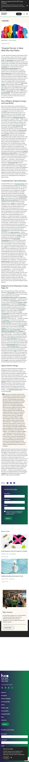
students (24, 58)
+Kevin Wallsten (12, 554)
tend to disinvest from (12, 337)
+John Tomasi (11, 579)
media (21, 89)
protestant (6, 133)
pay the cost (6, 320)
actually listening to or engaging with (9, 200)
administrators (10, 60)
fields (12, 91)
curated (12, 203)
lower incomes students (15, 329)
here (14, 125)
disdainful (3, 381)
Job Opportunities (5, 714)
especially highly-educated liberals (10, 68)
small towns (4, 331)
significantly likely (18, 117)
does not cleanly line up (6, 73)
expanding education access (15, 389)
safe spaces (22, 297)
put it (9, 391)
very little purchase (5, 92)
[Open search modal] (24, 14)
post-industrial (10, 331)
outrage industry (21, 304)
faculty (2, 60)
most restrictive (13, 300)
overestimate (4, 66)
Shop (2, 717)
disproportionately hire (12, 344)
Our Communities (5, 701)
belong (5, 246)
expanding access (5, 261)
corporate (8, 91)
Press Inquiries (5, 711)
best (6, 87)
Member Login (4, 708)
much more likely (23, 325)
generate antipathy (5, 316)
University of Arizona (6, 321)
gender (6, 360)
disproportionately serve (12, 345)
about (15, 350)
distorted (20, 302)
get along (19, 235)
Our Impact (4, 695)
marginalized (4, 230)
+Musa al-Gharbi (12, 40)
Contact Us (4, 720)
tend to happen (11, 292)
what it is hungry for (15, 232)
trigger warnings (14, 297)
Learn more (3, 9)
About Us (3, 692)
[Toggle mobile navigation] (27, 14)
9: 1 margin (4, 111)
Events (3, 704)
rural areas (20, 331)
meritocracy (4, 135)
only (2, 87)
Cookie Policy (21, 754)
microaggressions (5, 297)
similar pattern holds (13, 162)
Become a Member (5, 698)
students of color (5, 329)
